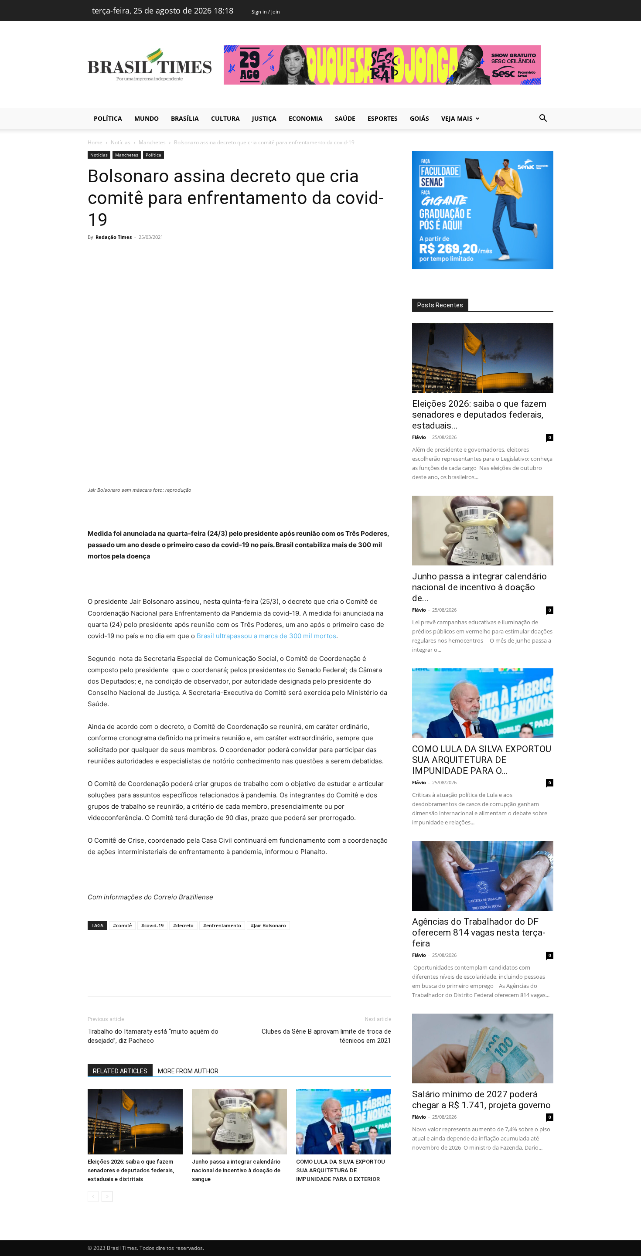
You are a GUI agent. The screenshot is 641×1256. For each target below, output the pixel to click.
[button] (542, 119)
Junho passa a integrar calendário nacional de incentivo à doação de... (479, 587)
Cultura (225, 118)
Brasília (185, 118)
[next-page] (107, 1196)
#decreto (183, 925)
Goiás (419, 118)
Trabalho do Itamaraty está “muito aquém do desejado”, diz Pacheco (153, 1036)
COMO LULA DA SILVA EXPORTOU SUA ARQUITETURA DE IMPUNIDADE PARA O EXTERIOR (340, 1170)
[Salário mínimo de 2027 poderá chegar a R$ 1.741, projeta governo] (482, 1048)
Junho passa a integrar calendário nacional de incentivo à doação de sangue (236, 1170)
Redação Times (113, 237)
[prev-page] (93, 1196)
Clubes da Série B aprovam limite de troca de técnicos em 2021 (326, 1036)
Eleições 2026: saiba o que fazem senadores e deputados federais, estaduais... (479, 414)
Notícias (120, 142)
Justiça (264, 118)
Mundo (146, 118)
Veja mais (457, 118)
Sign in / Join (266, 11)
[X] (116, 256)
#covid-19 (152, 925)
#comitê (122, 925)
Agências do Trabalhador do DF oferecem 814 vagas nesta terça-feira (479, 932)
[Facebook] (96, 256)
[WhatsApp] (156, 256)
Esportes (383, 118)
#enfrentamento (222, 925)
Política (108, 118)
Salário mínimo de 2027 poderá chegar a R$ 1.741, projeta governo (481, 1099)
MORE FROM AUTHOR (188, 1071)
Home (95, 142)
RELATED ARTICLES (120, 1071)
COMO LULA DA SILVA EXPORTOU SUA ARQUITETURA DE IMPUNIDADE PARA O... (481, 760)
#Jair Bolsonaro (268, 925)
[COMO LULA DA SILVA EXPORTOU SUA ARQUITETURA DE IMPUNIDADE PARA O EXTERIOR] (343, 1121)
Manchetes (152, 142)
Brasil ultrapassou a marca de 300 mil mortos (266, 636)
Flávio (419, 437)
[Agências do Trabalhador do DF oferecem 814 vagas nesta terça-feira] (482, 876)
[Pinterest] (136, 256)
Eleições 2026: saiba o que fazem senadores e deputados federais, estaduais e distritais (131, 1170)
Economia (306, 118)
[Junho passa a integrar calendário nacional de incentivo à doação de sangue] (239, 1121)
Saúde (345, 118)
